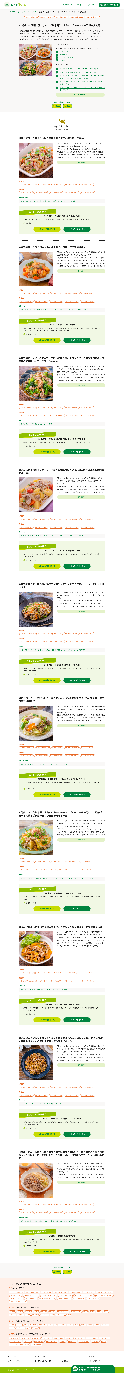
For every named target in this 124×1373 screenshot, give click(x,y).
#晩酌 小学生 (95, 1341)
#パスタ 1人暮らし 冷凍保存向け (104, 1295)
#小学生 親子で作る (89, 1292)
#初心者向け (28, 1312)
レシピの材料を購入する (47, 229)
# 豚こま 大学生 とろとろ (72, 193)
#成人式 (106, 1312)
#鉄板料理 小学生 (39, 1341)
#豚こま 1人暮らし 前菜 (31, 17)
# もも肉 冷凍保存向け (87, 184)
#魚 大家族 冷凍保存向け (60, 1292)
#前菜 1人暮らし (13, 1338)
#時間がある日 (60, 1315)
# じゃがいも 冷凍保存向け (26, 184)
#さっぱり (44, 1312)
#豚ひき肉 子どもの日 (15, 1295)
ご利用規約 (92, 1356)
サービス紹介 (66, 1356)
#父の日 (92, 1312)
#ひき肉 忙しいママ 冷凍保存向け (84, 1295)
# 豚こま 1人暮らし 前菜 (26, 193)
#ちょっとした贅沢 (76, 1312)
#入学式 (68, 1315)
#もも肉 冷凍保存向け (75, 1292)
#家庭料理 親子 (72, 1341)
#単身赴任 (36, 1328)
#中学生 (90, 1325)
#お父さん (19, 1325)
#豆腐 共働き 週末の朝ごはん (48, 1295)
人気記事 (21, 181)
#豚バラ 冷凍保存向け (31, 1298)
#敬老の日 (20, 1315)
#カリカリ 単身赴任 (92, 1338)
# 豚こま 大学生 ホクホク (87, 193)
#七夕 (52, 1315)
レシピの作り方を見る (77, 229)
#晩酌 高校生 (69, 1338)
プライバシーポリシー (15, 1361)
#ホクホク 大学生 (58, 1338)
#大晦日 (99, 1312)
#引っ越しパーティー (62, 1312)
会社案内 (65, 1361)
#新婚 (50, 1325)
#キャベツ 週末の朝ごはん (66, 1295)
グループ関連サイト (95, 1361)
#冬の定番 (12, 1312)
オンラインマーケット (15, 1356)
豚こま (34, 12)
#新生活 (85, 1312)
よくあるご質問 (40, 1356)
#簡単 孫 (103, 1341)
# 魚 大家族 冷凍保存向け (72, 184)
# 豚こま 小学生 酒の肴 (41, 193)
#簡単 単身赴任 (35, 1338)
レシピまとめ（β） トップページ (19, 12)
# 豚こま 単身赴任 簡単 (56, 193)
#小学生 (70, 1325)
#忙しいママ (104, 1325)
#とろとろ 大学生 (47, 1338)
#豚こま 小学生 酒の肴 (46, 17)
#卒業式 (27, 1315)
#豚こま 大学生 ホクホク (92, 17)
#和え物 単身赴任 (104, 1338)
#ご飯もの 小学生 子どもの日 (104, 1292)
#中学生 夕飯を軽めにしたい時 (47, 1298)
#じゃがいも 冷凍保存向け (16, 1292)
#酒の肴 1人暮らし (36, 1344)
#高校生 (76, 1325)
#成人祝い (35, 1315)
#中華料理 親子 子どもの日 (31, 1295)
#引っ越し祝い (44, 1315)
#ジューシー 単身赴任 (15, 1341)
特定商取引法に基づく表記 (43, 1361)
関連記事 (21, 189)
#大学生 (28, 1328)
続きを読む (81, 162)
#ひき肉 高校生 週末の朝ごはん (17, 1301)
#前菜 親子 (63, 1341)
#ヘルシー (52, 1312)
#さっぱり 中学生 (79, 1338)
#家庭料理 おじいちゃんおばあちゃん (19, 1344)
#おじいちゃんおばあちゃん (16, 1328)
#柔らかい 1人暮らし (51, 1341)
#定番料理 (20, 1312)
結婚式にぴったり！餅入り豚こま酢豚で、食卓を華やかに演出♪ (79, 72)
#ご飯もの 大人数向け (93, 1298)
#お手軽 (36, 1312)
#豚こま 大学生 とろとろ (76, 17)
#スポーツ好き (43, 1325)
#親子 (25, 1325)
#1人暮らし (62, 1325)
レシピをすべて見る (80, 95)
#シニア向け (33, 1325)
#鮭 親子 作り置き (46, 1292)
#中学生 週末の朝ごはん (15, 1298)
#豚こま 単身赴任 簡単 (61, 17)
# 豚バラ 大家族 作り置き (43, 184)
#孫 (56, 1325)
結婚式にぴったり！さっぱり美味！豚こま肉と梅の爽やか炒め (79, 69)
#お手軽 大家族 (28, 1341)
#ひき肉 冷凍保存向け (79, 1298)
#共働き (83, 1325)
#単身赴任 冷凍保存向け (64, 1298)
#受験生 (97, 1325)
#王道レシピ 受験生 (84, 1341)
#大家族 (11, 1325)
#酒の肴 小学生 (25, 1338)
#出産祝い (12, 1315)
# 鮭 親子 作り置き (57, 184)
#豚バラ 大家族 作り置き (32, 1292)
